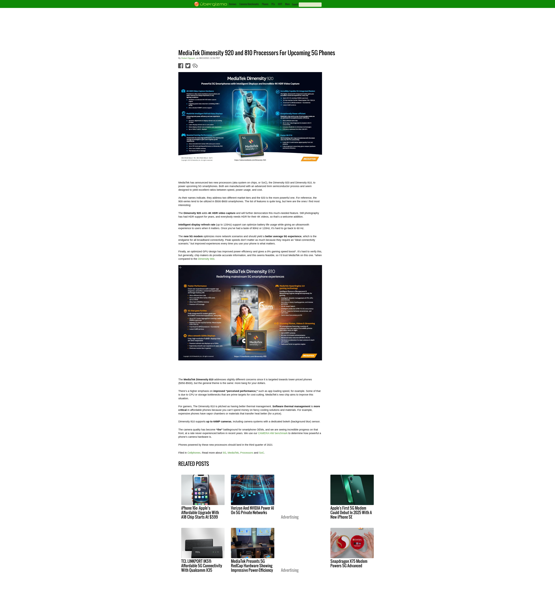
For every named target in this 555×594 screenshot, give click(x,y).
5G (224, 452)
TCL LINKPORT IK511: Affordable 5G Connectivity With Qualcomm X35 (201, 565)
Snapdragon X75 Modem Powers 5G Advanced (348, 563)
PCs (273, 4)
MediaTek (233, 452)
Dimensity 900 (206, 258)
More (287, 4)
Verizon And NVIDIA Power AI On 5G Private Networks (252, 510)
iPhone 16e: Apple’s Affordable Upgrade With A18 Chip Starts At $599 (200, 512)
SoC (261, 452)
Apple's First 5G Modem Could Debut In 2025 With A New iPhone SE (351, 512)
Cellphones (193, 452)
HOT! (280, 4)
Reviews (232, 4)
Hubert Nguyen (188, 58)
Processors (246, 452)
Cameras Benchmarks (249, 4)
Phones (265, 4)
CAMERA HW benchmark (273, 433)
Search (295, 4)
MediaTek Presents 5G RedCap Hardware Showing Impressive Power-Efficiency (252, 565)
